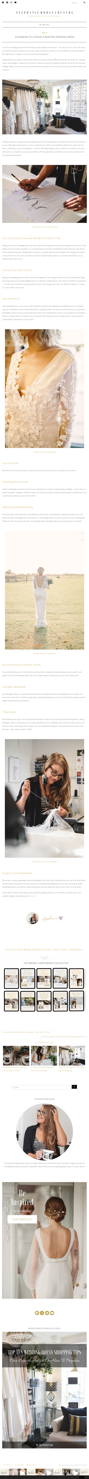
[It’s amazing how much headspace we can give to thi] (57, 1473)
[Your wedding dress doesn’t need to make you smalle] (31, 1473)
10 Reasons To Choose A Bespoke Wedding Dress (44, 37)
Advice (44, 33)
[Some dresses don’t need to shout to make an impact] (13, 1473)
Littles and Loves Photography (44, 227)
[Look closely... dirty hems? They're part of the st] (66, 1473)
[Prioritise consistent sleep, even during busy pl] (22, 1473)
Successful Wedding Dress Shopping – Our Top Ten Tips (26, 1032)
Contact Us (7, 1465)
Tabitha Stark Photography (45, 452)
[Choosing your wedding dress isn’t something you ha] (75, 1473)
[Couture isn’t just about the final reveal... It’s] (48, 1473)
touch (32, 896)
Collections (31, 1465)
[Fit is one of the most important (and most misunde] (84, 1473)
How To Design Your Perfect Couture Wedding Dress (63, 1036)
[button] (6, 1477)
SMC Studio (19, 1465)
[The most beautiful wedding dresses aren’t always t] (40, 1473)
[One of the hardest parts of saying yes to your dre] (4, 1473)
